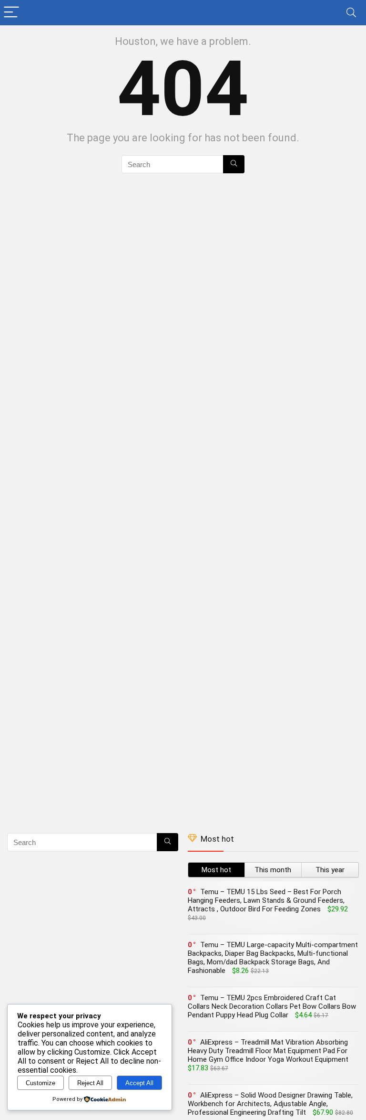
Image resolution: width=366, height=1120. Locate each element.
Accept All (139, 1083)
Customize (40, 1083)
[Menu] (11, 12)
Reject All (90, 1083)
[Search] (351, 12)
